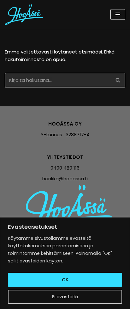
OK (65, 280)
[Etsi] (118, 80)
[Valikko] (117, 14)
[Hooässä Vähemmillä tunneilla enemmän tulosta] (25, 14)
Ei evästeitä (65, 297)
